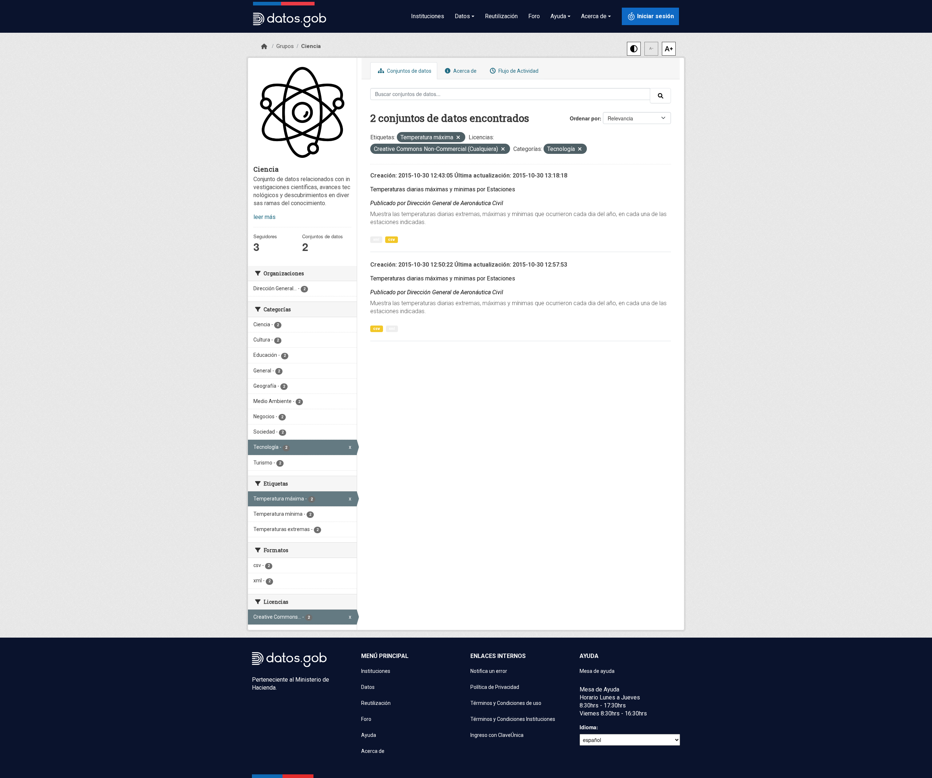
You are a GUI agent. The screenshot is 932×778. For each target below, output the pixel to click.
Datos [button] (462, 16)
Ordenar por (585, 118)
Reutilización (501, 16)
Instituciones (427, 16)
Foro (534, 16)
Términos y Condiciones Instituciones (512, 719)
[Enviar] (660, 95)
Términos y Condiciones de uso (505, 703)
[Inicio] (264, 46)
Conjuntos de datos (408, 71)
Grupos (285, 46)
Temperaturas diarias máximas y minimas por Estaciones (442, 189)
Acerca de (464, 71)
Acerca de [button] (594, 16)
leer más (264, 217)
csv (391, 239)
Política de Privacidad (494, 687)
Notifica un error (488, 671)
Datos (368, 687)
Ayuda (368, 735)
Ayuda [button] (558, 16)
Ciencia (311, 46)
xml (376, 239)
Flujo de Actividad (517, 71)
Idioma (588, 727)
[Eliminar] (458, 138)
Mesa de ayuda (597, 671)
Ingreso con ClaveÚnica (497, 735)
